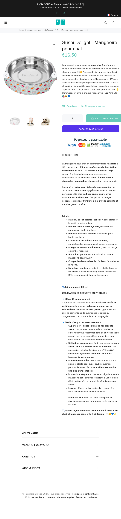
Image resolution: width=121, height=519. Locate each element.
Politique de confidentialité (85, 494)
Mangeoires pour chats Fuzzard (40, 30)
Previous (6, 75)
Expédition (71, 106)
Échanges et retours (95, 106)
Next (54, 75)
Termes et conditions (86, 497)
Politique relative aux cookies (40, 497)
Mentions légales (65, 497)
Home (21, 30)
